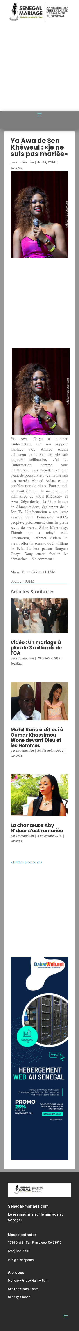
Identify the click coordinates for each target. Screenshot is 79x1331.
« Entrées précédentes (26, 862)
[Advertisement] (39, 67)
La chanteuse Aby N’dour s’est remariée (37, 828)
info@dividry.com (21, 1260)
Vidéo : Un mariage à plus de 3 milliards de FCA (36, 647)
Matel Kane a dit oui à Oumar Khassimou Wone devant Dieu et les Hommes (37, 737)
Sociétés (16, 168)
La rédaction (25, 162)
